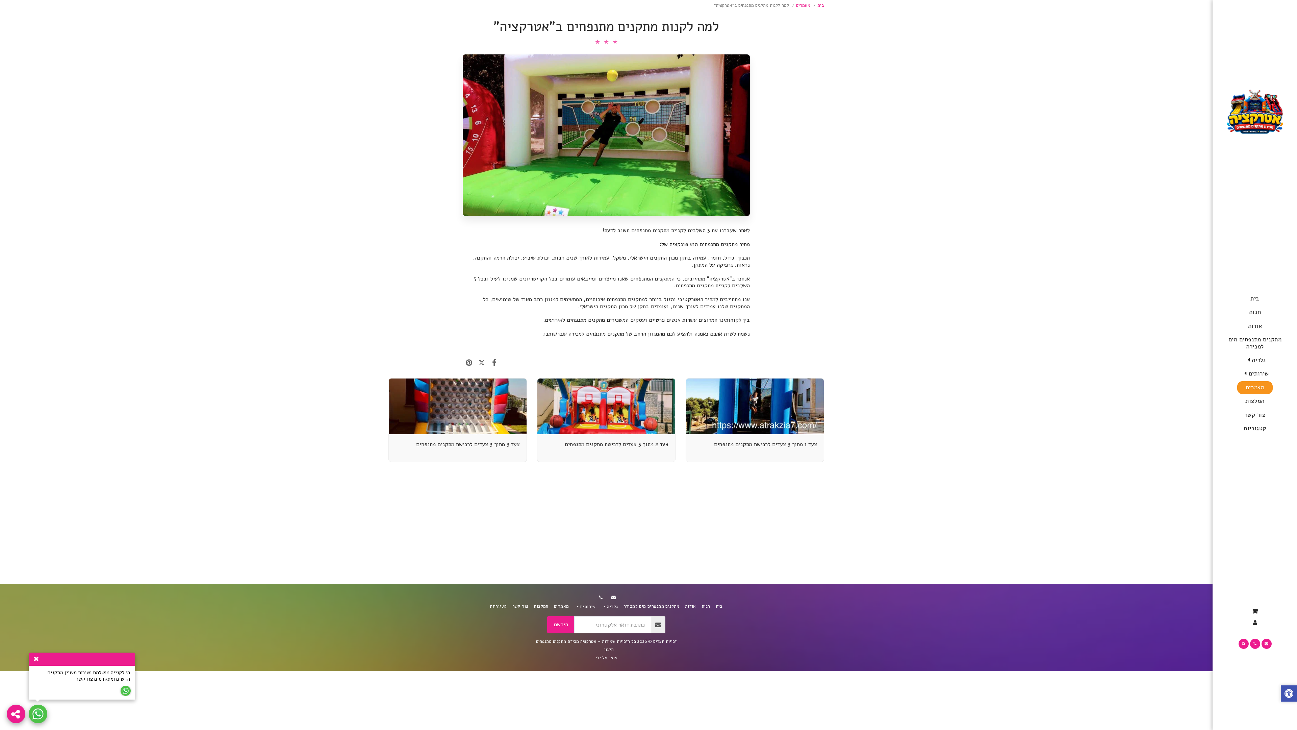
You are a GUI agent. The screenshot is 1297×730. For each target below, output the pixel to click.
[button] (1255, 360)
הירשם (561, 624)
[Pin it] (469, 362)
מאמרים (803, 5)
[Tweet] (481, 362)
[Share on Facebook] (494, 362)
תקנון (609, 650)
